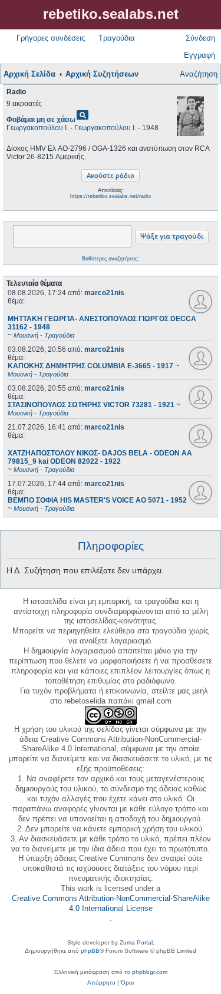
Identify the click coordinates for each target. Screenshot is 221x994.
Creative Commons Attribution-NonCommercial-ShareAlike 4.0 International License (111, 903)
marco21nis (104, 293)
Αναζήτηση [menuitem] (198, 74)
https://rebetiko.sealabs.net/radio (110, 196)
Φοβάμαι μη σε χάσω (40, 119)
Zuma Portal (136, 942)
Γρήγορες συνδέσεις (51, 38)
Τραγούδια (116, 38)
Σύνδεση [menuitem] (200, 38)
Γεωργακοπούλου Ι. (37, 128)
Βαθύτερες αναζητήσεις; (110, 259)
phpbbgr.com (149, 972)
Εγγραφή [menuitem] (199, 55)
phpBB (90, 950)
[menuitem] (101, 983)
